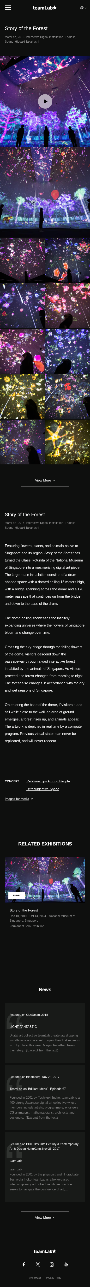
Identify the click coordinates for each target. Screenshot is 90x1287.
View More (43, 480)
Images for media (17, 799)
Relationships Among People (48, 781)
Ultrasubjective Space (42, 789)
